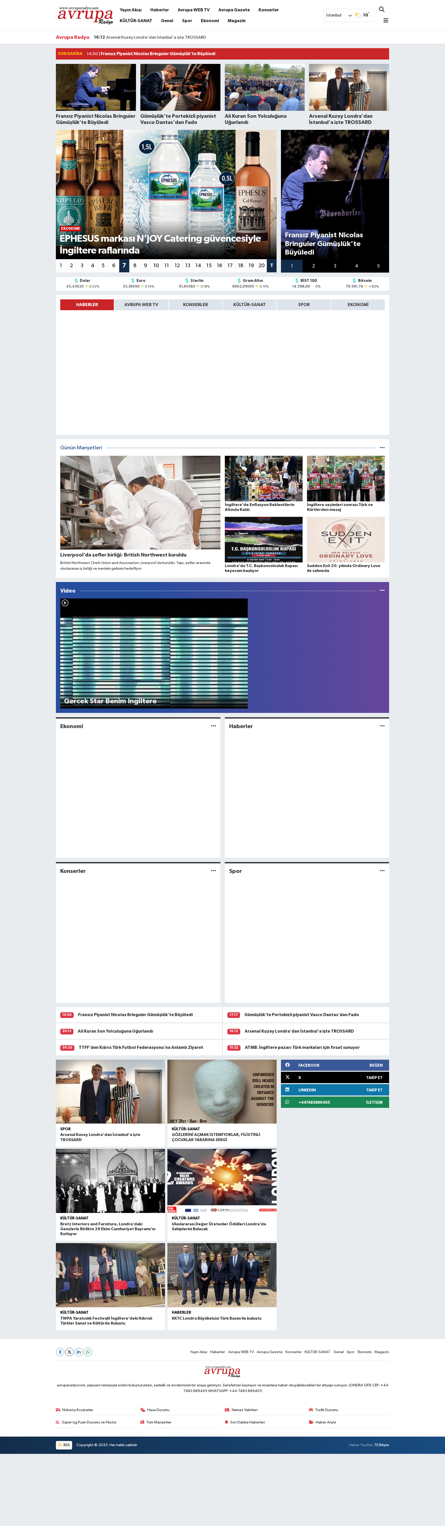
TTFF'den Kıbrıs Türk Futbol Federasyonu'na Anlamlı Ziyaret (141, 1047)
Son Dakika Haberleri (247, 1422)
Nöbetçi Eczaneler (77, 1410)
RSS (66, 1445)
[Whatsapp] (88, 1352)
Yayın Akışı (131, 10)
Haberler (159, 10)
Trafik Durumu (326, 1410)
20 (262, 265)
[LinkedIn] (78, 1352)
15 (209, 265)
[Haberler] (382, 726)
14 (198, 265)
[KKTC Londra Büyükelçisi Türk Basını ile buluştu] (222, 1275)
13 (187, 265)
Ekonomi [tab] (358, 304)
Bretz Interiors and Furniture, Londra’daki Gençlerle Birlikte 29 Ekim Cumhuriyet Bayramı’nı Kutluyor (107, 1229)
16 (219, 265)
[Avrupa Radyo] (85, 15)
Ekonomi (210, 21)
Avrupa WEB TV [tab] (141, 304)
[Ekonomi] (213, 726)
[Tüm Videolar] (382, 591)
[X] (69, 1352)
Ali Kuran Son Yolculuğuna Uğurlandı (115, 1031)
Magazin (237, 21)
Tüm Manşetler (159, 1422)
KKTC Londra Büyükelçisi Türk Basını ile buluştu (216, 1318)
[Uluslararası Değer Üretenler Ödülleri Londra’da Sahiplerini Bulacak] (222, 1181)
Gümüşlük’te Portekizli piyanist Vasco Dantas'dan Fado (301, 1015)
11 (166, 265)
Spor (187, 21)
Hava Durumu (158, 1410)
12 (177, 265)
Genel (167, 21)
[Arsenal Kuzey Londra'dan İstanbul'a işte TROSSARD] (110, 1092)
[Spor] (382, 871)
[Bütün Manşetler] (382, 448)
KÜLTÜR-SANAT (136, 21)
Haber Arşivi (326, 1422)
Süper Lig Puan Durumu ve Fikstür (89, 1422)
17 (230, 265)
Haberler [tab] (87, 304)
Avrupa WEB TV (194, 10)
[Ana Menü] (383, 21)
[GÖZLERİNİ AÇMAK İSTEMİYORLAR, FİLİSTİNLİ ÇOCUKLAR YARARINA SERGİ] (222, 1092)
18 (240, 265)
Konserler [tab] (195, 304)
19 (251, 265)
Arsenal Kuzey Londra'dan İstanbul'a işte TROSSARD (150, 32)
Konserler (269, 10)
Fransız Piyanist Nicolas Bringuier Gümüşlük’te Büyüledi (135, 1015)
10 (156, 265)
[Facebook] (60, 1352)
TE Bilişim (381, 1445)
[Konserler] (213, 871)
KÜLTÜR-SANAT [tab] (249, 304)
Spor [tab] (304, 304)
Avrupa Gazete (234, 10)
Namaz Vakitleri (245, 1410)
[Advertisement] (154, 1490)
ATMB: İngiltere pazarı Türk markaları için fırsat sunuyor (302, 1047)
